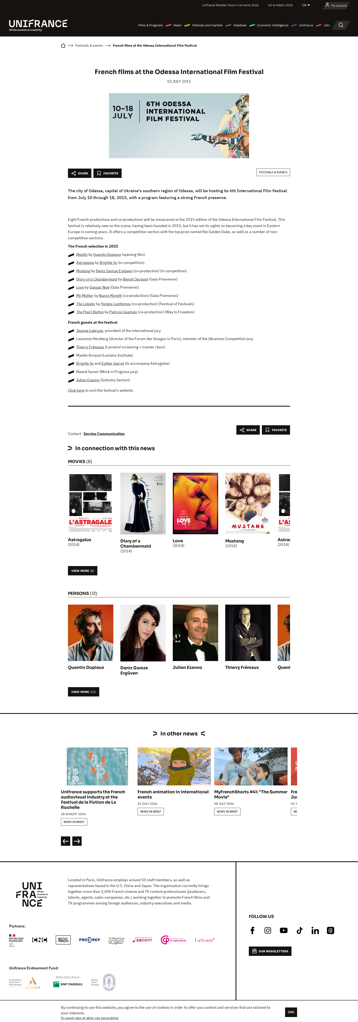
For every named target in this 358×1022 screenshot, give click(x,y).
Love (80, 287)
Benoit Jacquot (135, 279)
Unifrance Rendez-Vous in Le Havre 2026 (230, 5)
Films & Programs (150, 25)
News (177, 25)
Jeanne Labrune (89, 330)
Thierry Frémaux (90, 347)
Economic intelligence (272, 25)
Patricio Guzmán (123, 312)
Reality (82, 254)
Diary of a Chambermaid (96, 279)
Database (240, 25)
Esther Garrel (113, 363)
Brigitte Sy (108, 262)
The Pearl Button (90, 312)
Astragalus (85, 262)
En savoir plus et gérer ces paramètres (90, 1018)
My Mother (84, 295)
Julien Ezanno (87, 380)
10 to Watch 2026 (280, 5)
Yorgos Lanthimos (116, 303)
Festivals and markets (207, 25)
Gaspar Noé (99, 287)
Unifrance (306, 25)
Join (327, 25)
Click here (76, 390)
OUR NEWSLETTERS (273, 951)
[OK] (291, 1012)
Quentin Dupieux (107, 254)
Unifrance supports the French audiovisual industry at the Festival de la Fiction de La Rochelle (93, 799)
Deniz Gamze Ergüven (114, 271)
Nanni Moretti (110, 295)
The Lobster (85, 303)
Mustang (83, 271)
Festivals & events (273, 172)
